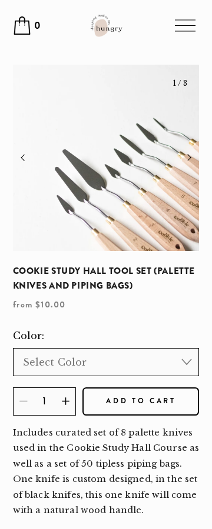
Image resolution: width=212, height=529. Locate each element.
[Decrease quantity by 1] (23, 401)
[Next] (181, 158)
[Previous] (30, 158)
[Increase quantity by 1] (66, 401)
